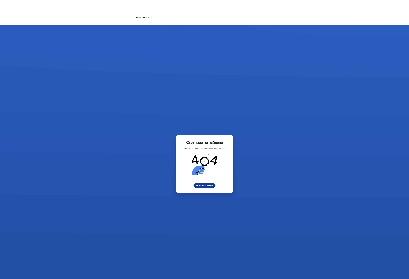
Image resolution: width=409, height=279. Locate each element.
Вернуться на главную (204, 185)
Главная (139, 17)
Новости (149, 17)
